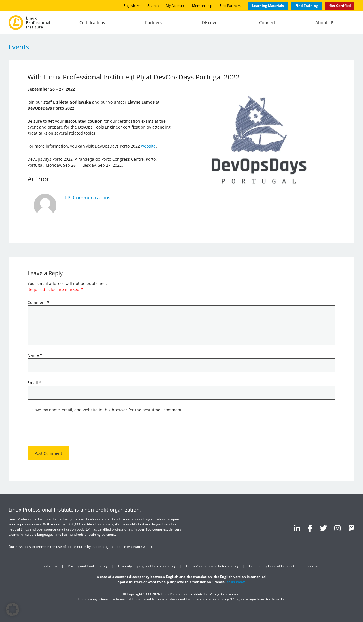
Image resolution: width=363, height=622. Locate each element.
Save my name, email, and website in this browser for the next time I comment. (107, 409)
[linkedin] (297, 528)
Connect (267, 22)
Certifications (92, 22)
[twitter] (323, 528)
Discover (210, 22)
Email (34, 382)
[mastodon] (351, 528)
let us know (235, 581)
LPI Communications (87, 197)
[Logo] (29, 22)
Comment (38, 302)
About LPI (324, 22)
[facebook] (310, 528)
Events (19, 46)
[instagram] (337, 528)
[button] (12, 609)
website (148, 146)
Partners (153, 22)
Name (35, 355)
